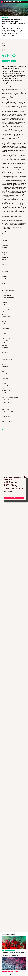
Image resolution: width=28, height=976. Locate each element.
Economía (13, 61)
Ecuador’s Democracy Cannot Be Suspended (11, 973)
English (4, 43)
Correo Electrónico (8, 491)
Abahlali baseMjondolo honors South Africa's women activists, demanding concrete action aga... (13, 954)
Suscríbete (14, 498)
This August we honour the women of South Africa (13, 952)
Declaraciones (6, 61)
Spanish (4, 45)
